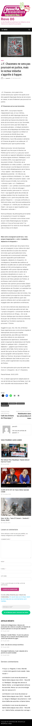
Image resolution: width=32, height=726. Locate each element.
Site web (4, 576)
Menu (5, 29)
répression (5, 405)
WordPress (4, 723)
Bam (10, 723)
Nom (3, 561)
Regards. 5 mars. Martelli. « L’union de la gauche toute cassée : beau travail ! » (16, 671)
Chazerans (12, 403)
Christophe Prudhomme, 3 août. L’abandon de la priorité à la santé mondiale (14, 652)
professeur (20, 403)
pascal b (8, 78)
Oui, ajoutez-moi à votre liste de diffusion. (13, 584)
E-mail (3, 568)
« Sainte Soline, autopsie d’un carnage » (18, 710)
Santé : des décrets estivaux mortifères (12, 645)
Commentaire (6, 539)
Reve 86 (7, 19)
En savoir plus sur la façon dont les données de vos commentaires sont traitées (15, 599)
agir (2, 60)
